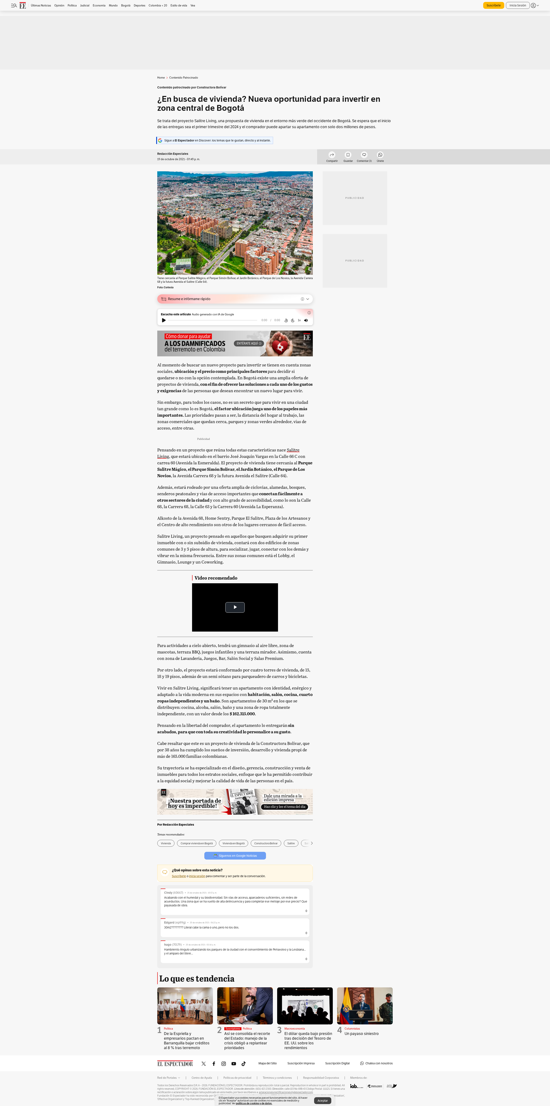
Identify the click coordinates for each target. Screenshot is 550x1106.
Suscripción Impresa (301, 1063)
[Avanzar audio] (292, 320)
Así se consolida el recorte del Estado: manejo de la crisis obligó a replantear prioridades (247, 1040)
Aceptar (323, 1101)
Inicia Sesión (518, 5)
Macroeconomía (294, 1028)
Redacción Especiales (172, 154)
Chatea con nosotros (379, 1063)
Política (168, 1028)
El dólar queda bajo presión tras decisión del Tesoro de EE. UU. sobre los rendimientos (308, 1040)
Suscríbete (494, 5)
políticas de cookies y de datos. (254, 1103)
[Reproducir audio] (164, 320)
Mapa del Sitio (267, 1063)
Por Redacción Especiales (175, 824)
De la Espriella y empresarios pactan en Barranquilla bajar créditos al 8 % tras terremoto (186, 1040)
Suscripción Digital (337, 1063)
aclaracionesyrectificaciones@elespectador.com (286, 1092)
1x (299, 320)
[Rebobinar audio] (286, 320)
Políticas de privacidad (237, 1077)
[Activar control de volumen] (306, 320)
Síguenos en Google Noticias (238, 856)
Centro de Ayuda (202, 1077)
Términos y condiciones (277, 1077)
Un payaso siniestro (362, 1033)
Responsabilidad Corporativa (321, 1077)
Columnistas (352, 1028)
